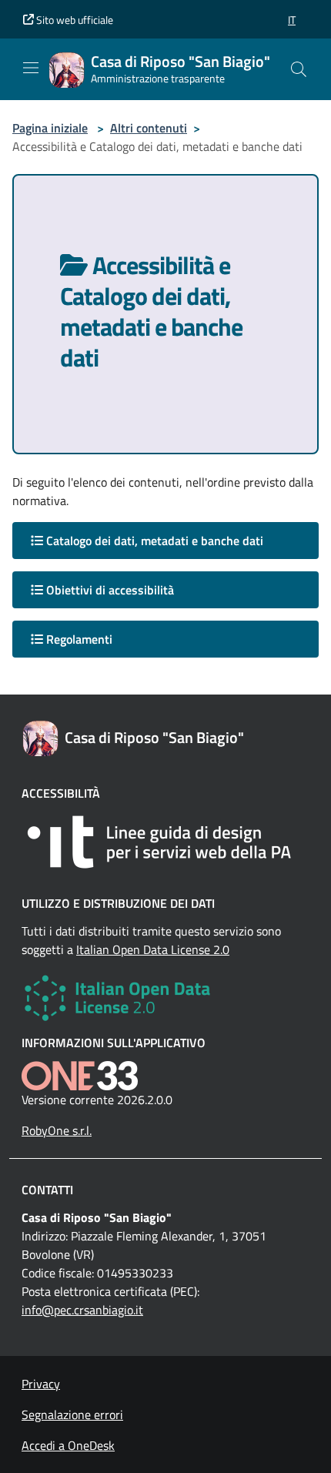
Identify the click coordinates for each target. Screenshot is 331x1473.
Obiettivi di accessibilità (108, 590)
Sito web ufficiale (73, 20)
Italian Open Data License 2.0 (152, 949)
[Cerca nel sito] (298, 69)
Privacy (41, 1383)
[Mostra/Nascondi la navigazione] (31, 68)
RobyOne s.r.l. (57, 1130)
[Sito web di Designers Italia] (165, 842)
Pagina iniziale (50, 128)
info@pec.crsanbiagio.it (82, 1310)
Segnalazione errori (72, 1414)
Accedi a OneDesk (68, 1445)
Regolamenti (77, 639)
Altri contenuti (148, 128)
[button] (292, 19)
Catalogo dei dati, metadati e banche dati (153, 540)
